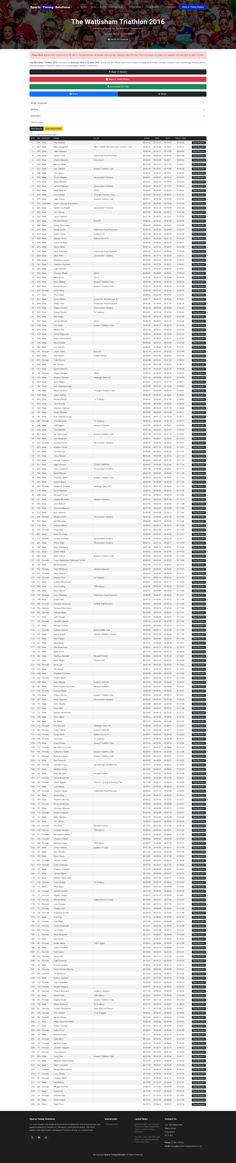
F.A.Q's (103, 7)
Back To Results (119, 72)
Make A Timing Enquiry (193, 7)
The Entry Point (111, 1124)
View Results (199, 143)
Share (75, 94)
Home (84, 7)
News (93, 7)
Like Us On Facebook (119, 39)
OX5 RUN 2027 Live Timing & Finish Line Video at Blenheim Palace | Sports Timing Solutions (147, 1128)
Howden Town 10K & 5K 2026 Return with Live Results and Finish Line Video (147, 1139)
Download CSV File (119, 86)
